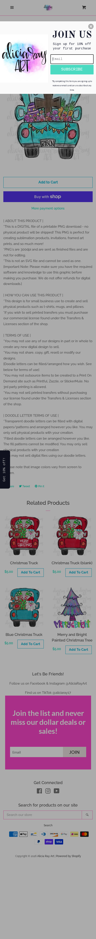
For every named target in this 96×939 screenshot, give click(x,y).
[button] (91, 26)
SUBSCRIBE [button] (72, 69)
